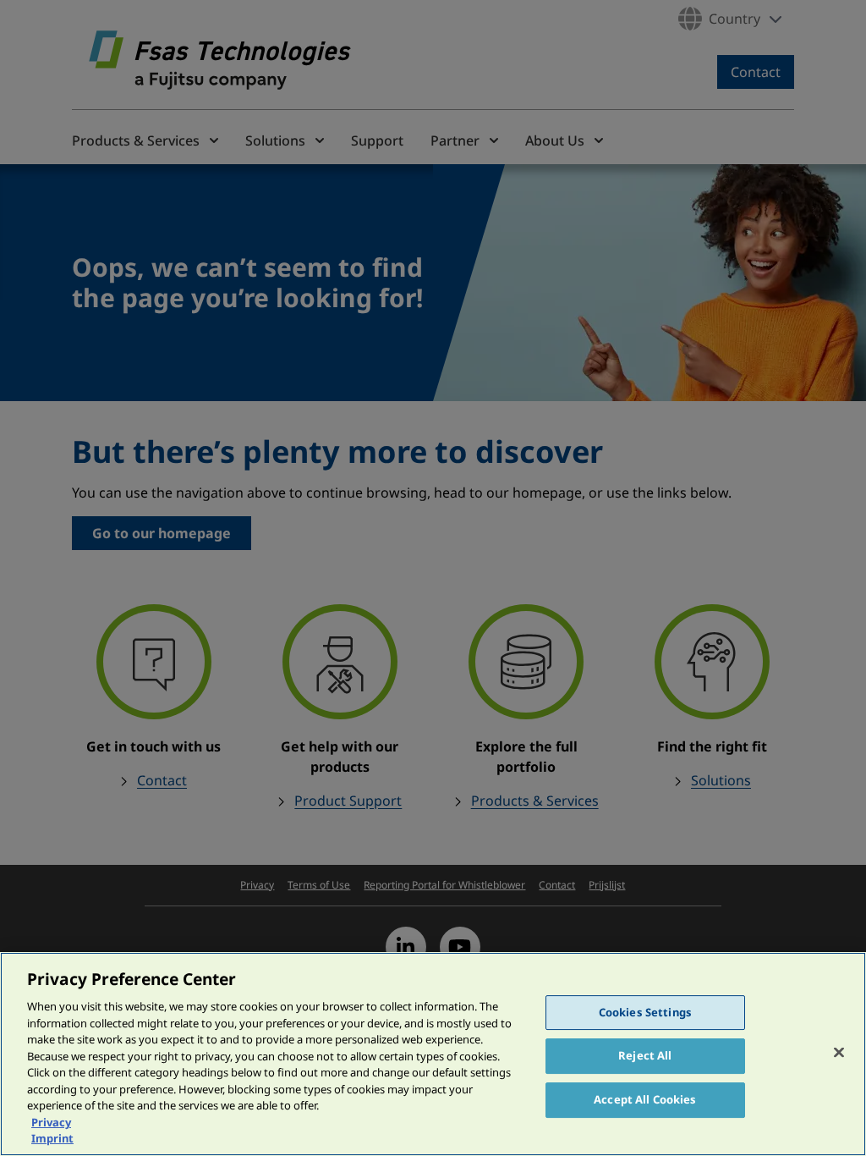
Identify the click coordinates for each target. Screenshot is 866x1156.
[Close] (839, 1052)
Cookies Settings (645, 1012)
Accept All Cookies (645, 1099)
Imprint (52, 1138)
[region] (433, 1054)
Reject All (644, 1055)
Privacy (51, 1122)
